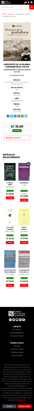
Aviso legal (17, 346)
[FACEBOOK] (23, 319)
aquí (28, 398)
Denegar (9, 406)
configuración (21, 400)
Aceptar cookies (24, 406)
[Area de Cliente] (28, 2)
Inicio (4, 14)
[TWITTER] (13, 319)
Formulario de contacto (17, 336)
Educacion (11, 14)
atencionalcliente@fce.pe (17, 333)
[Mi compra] (26, 2)
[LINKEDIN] (20, 319)
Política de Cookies (17, 355)
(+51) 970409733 (17, 329)
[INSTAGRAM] (10, 319)
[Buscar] (31, 7)
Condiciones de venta (17, 349)
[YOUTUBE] (17, 319)
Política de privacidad (17, 352)
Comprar (10, 198)
